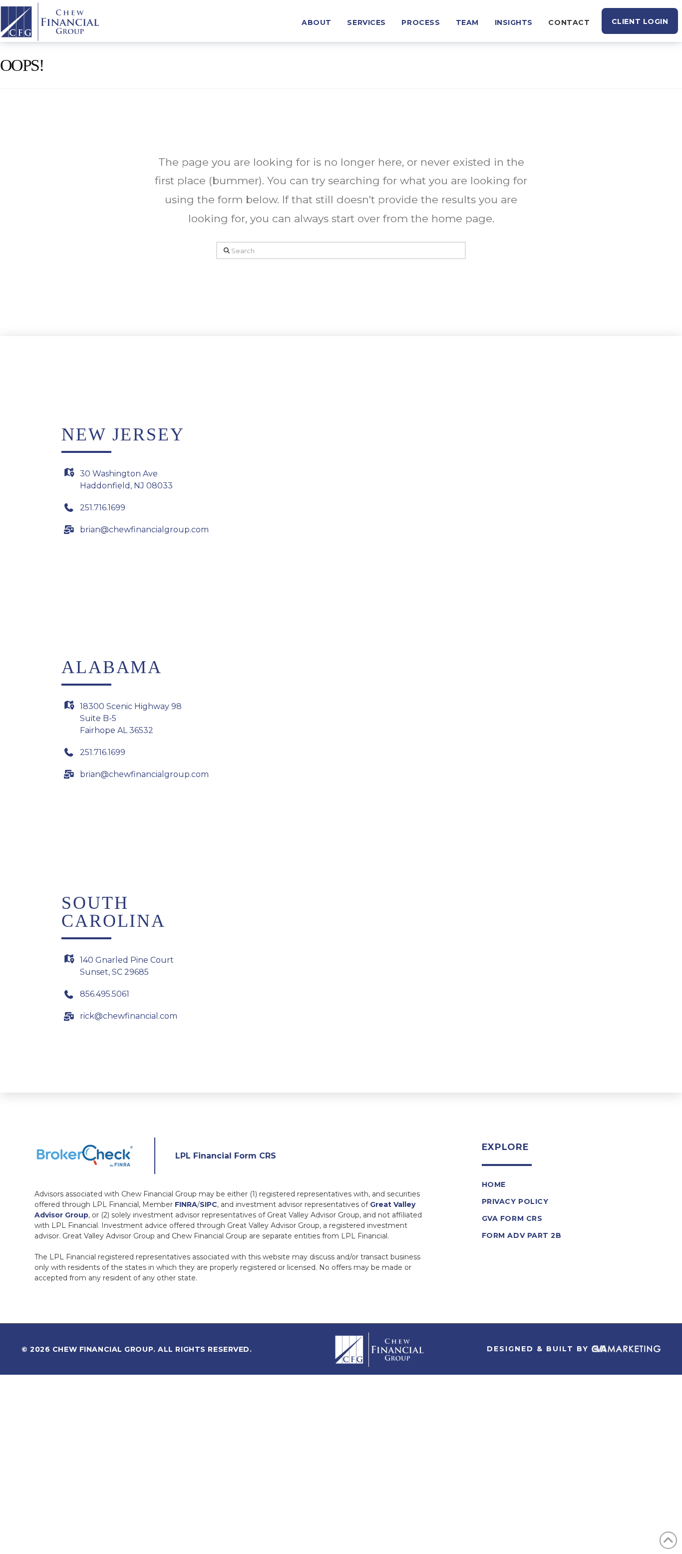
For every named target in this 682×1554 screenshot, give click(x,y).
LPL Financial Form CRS (225, 1156)
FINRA (186, 1204)
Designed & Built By (539, 1348)
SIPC (208, 1204)
